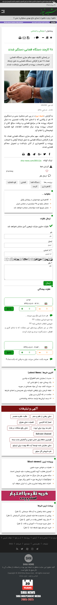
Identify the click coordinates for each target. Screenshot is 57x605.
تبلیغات (45, 543)
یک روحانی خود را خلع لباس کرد (39, 382)
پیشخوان (49, 31)
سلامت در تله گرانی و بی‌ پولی (40, 394)
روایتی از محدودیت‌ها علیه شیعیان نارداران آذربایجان (29, 515)
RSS (11, 543)
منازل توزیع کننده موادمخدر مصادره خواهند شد (31, 207)
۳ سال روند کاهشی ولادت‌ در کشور (35, 519)
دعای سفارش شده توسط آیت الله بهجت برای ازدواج (32, 445)
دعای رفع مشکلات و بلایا (18, 428)
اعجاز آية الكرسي (45, 422)
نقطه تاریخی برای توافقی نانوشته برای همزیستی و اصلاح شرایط (28, 390)
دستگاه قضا (35, 182)
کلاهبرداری (46, 186)
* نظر (50, 263)
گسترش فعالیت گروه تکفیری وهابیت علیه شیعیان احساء (30, 471)
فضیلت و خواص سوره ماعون (40, 467)
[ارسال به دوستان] (24, 38)
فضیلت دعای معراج (26, 422)
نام (51, 232)
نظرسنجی (36, 543)
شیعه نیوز (40, 116)
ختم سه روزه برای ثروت (42, 428)
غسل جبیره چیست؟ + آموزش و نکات (34, 523)
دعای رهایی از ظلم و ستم (42, 416)
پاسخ (9, 308)
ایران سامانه (23, 576)
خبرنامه (18, 543)
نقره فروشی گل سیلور (43, 451)
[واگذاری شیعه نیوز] (28, 22)
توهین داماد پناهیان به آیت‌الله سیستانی (33, 511)
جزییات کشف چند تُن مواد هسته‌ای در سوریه (35, 386)
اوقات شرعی (7, 538)
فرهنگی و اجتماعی (37, 31)
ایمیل (50, 241)
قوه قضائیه (12, 182)
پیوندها (27, 538)
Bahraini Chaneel (43, 433)
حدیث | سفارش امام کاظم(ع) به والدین (36, 378)
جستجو (27, 543)
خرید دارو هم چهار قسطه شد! (37, 527)
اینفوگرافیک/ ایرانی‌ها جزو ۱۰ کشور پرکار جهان (34, 479)
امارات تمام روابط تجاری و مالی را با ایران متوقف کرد (31, 483)
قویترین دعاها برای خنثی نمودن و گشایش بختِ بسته (31, 439)
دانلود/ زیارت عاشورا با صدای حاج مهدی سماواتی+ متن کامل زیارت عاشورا (28, 18)
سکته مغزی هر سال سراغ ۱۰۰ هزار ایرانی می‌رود (33, 475)
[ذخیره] (28, 38)
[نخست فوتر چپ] (28, 589)
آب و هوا (18, 538)
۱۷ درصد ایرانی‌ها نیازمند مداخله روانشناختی (35, 398)
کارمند (35, 186)
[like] (28, 171)
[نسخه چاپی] (20, 38)
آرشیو (35, 538)
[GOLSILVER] (28, 495)
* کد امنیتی (48, 250)
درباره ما (54, 538)
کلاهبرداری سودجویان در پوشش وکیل (35, 199)
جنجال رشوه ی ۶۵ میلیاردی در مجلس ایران (32, 203)
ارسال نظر (43, 176)
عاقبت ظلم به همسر (20, 416)
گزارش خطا (44, 166)
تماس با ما (44, 538)
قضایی (23, 182)
